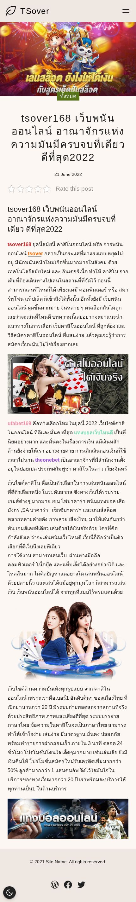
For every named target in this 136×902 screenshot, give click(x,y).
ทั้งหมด (68, 96)
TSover (34, 11)
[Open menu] (126, 11)
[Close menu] (123, 5)
